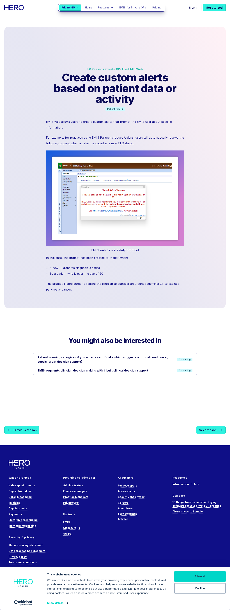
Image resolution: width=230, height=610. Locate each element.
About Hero (125, 508)
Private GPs (71, 502)
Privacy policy (18, 556)
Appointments (18, 508)
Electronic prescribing (23, 519)
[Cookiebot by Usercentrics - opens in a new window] (23, 603)
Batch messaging (20, 496)
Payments (15, 514)
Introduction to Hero (185, 484)
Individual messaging (22, 525)
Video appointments (22, 485)
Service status (127, 513)
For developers (127, 485)
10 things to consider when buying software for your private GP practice (196, 504)
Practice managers (75, 496)
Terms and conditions (23, 562)
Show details (55, 602)
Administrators (73, 485)
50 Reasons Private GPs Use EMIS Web (115, 69)
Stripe (67, 533)
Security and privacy (131, 496)
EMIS (66, 522)
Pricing (156, 7)
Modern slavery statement (26, 545)
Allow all (200, 576)
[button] (70, 7)
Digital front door (20, 491)
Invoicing (14, 502)
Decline (200, 588)
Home (88, 7)
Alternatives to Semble (187, 511)
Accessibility (126, 491)
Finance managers (75, 491)
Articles (123, 519)
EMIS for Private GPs (132, 7)
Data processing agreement (27, 550)
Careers (123, 502)
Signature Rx (71, 527)
